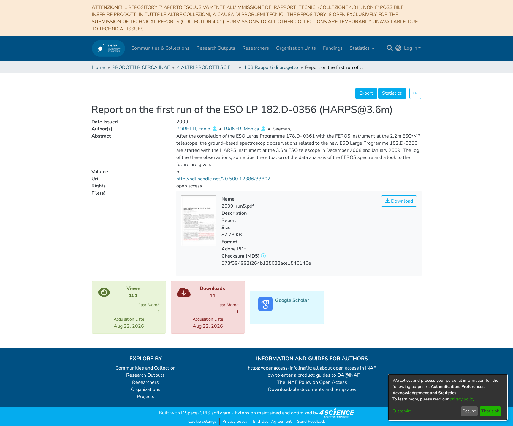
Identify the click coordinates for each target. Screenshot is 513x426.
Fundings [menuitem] (333, 48)
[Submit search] (390, 48)
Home (98, 67)
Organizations (145, 389)
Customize (402, 411)
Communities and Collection (145, 368)
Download (401, 201)
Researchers (145, 382)
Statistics (392, 93)
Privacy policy (234, 421)
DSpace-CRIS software (205, 413)
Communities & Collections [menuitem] (160, 48)
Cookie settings (202, 421)
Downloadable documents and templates (312, 389)
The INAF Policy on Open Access (312, 382)
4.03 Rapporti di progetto (270, 67)
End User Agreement (272, 421)
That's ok (490, 411)
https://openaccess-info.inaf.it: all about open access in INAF (312, 368)
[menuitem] (361, 48)
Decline (469, 411)
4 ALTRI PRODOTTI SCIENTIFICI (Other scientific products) (206, 67)
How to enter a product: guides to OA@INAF (312, 375)
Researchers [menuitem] (255, 48)
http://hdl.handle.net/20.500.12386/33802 (223, 179)
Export (366, 93)
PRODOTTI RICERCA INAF (141, 67)
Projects (145, 396)
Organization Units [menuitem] (296, 48)
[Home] (108, 48)
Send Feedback (311, 421)
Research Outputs (145, 375)
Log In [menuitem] (410, 48)
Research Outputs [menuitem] (216, 48)
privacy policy (462, 399)
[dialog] (447, 397)
